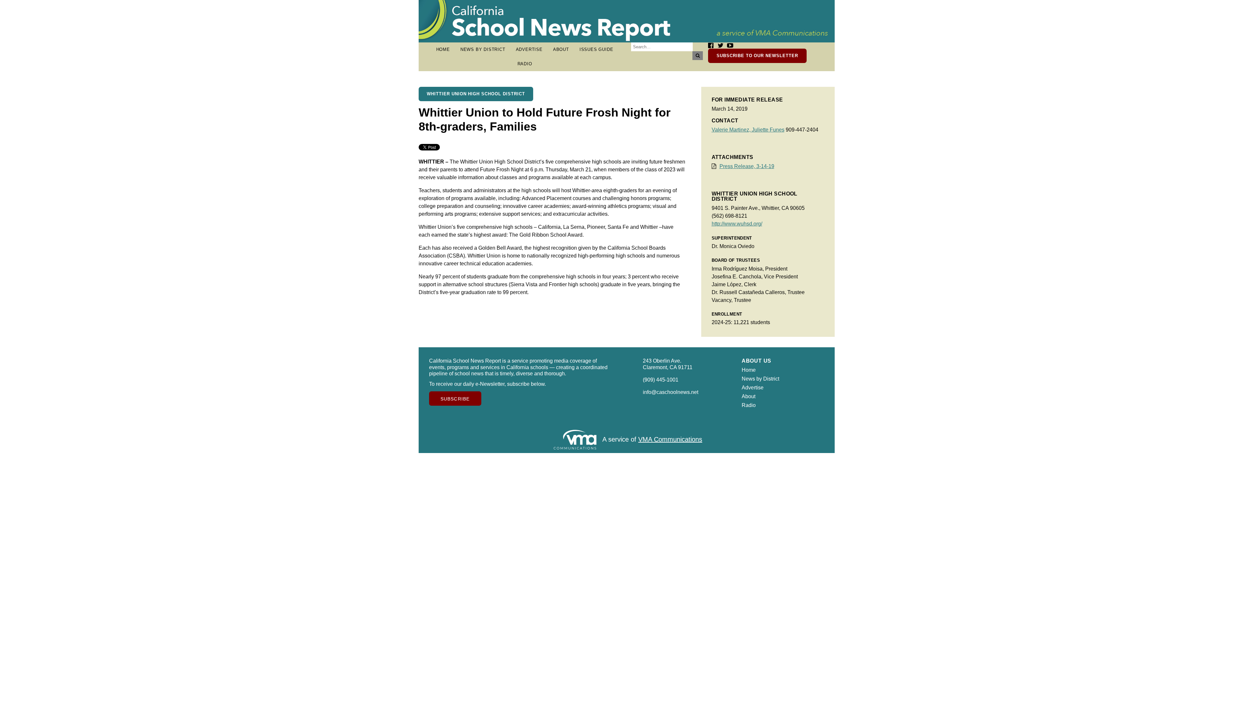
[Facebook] (710, 45)
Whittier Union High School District (476, 93)
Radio (525, 63)
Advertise (529, 49)
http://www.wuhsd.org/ (737, 224)
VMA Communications (670, 439)
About (561, 49)
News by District (482, 49)
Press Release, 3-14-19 (746, 166)
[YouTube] (730, 45)
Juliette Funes (768, 130)
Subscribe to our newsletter (757, 55)
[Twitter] (720, 45)
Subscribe (455, 398)
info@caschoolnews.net (670, 392)
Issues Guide (596, 49)
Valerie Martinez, (732, 130)
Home (443, 49)
